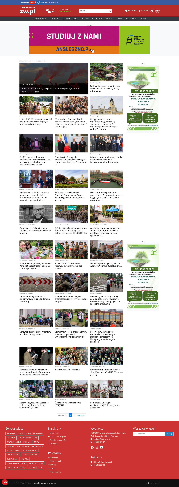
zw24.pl (143, 19)
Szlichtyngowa (24, 438)
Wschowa (11, 433)
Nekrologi (145, 11)
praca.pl (53, 468)
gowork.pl (54, 457)
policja (10, 450)
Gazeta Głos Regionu (58, 436)
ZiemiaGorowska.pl (51, 3)
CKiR (35, 438)
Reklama (108, 19)
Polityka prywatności (58, 440)
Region (66, 19)
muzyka (32, 467)
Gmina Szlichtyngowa (16, 467)
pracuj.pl (53, 465)
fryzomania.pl (55, 461)
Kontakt (119, 19)
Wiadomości (54, 19)
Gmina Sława (12, 459)
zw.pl (31, 483)
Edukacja (24, 459)
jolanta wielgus (30, 450)
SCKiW (36, 442)
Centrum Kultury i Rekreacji (19, 442)
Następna (81, 415)
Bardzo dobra (65, 11)
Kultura (85, 19)
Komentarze (132, 11)
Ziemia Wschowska (25, 61)
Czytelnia (11, 438)
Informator (131, 19)
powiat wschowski (34, 433)
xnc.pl (157, 483)
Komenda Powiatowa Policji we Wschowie (25, 463)
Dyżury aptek (55, 433)
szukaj (169, 434)
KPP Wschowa (13, 455)
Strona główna (39, 19)
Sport (76, 19)
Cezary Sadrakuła (29, 455)
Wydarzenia (38, 61)
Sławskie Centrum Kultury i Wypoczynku (25, 446)
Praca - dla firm (56, 472)
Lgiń (40, 467)
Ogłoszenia (97, 19)
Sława (20, 433)
